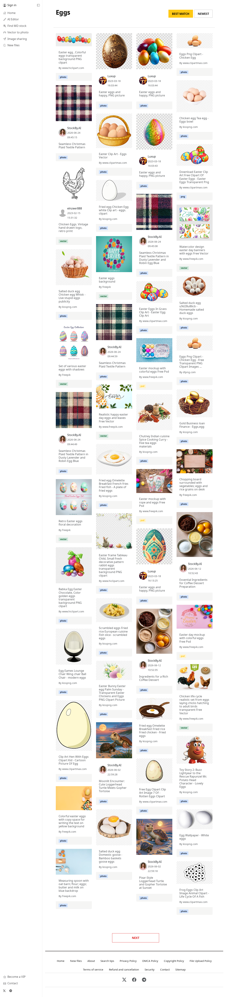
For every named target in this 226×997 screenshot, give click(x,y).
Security (149, 969)
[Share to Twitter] (75, 43)
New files (76, 961)
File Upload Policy (201, 961)
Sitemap (180, 969)
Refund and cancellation (124, 969)
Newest (203, 14)
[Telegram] (10, 990)
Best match (180, 14)
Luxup (112, 76)
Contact (165, 969)
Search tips (107, 961)
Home (60, 961)
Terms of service (93, 969)
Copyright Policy (174, 961)
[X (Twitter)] (4, 990)
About (91, 961)
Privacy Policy (128, 961)
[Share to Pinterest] (88, 43)
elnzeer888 (74, 208)
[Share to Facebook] (82, 43)
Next (135, 938)
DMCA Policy (150, 961)
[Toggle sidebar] (38, 5)
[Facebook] (134, 980)
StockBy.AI (74, 128)
